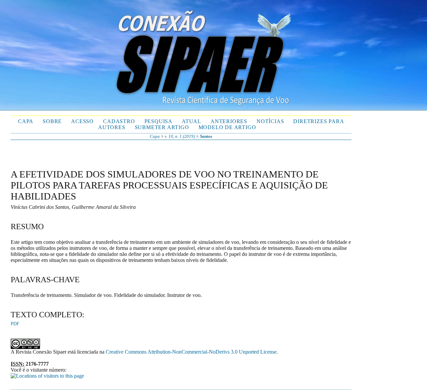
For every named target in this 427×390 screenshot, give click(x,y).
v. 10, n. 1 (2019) (180, 136)
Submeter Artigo (162, 127)
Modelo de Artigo (227, 127)
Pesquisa (158, 121)
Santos (206, 136)
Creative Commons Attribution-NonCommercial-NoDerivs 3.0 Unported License (191, 352)
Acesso (82, 121)
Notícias (270, 121)
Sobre (52, 121)
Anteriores (228, 121)
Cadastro (119, 121)
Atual (191, 121)
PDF (15, 323)
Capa (25, 121)
